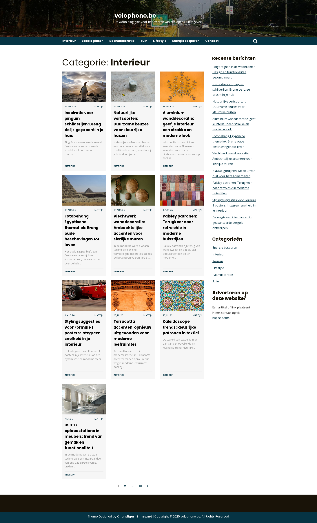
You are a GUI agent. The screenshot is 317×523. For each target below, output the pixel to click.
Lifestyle (159, 41)
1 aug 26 (69, 315)
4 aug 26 (168, 210)
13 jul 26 (167, 315)
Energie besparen (185, 41)
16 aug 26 (119, 106)
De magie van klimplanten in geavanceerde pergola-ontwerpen (232, 222)
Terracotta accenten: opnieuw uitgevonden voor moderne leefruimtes (132, 333)
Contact (212, 41)
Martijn (98, 106)
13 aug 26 (168, 106)
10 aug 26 (119, 210)
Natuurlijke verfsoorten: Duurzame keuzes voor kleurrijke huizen (131, 124)
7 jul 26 (69, 418)
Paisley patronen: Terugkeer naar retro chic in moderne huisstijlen (180, 227)
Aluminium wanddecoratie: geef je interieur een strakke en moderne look (178, 124)
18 (140, 486)
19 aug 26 (70, 106)
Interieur (69, 41)
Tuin (143, 41)
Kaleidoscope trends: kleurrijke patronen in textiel (181, 327)
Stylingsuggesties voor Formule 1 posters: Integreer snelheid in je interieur (82, 333)
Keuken (217, 261)
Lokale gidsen (92, 41)
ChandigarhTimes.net (134, 516)
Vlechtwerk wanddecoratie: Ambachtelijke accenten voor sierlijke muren (129, 227)
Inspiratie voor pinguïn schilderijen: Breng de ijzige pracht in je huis (84, 124)
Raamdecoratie (121, 41)
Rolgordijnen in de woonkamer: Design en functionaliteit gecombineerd (233, 72)
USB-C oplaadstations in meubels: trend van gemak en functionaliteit (84, 436)
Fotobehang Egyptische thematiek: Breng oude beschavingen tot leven (228, 141)
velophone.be (135, 15)
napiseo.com (220, 318)
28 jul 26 (118, 315)
